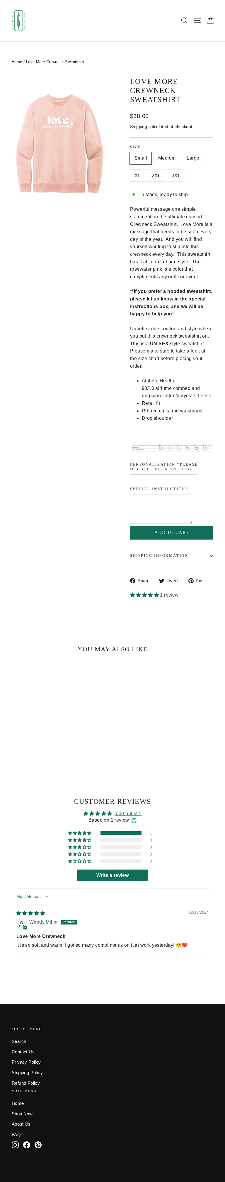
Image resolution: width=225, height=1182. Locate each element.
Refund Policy (26, 1083)
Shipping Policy (27, 1072)
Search (19, 1041)
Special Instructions (159, 489)
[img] (30, 913)
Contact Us (23, 1052)
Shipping (138, 127)
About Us (21, 1124)
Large (193, 157)
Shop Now (22, 1114)
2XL (156, 175)
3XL (176, 175)
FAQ (16, 1134)
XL (137, 175)
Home (17, 62)
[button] (145, 594)
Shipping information (159, 556)
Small (140, 157)
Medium (166, 157)
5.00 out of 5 (128, 813)
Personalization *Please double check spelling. (164, 466)
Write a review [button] (112, 875)
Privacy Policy (26, 1062)
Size (135, 147)
